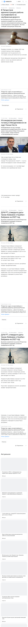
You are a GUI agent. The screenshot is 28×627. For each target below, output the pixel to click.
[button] (14, 37)
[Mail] (4, 1)
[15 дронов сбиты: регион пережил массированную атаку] (14, 592)
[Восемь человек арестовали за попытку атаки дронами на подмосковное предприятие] (14, 571)
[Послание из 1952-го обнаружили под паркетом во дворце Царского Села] (14, 467)
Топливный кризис (21, 4)
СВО (13, 4)
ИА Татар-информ (12, 118)
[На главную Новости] (8, 1)
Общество (18, 7)
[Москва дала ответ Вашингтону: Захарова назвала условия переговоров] (14, 550)
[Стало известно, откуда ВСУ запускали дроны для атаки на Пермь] (14, 509)
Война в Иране (5, 4)
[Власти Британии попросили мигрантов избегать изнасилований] (14, 530)
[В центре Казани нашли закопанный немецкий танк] (14, 613)
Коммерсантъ (12, 7)
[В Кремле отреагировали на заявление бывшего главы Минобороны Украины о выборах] (14, 488)
